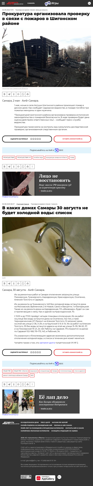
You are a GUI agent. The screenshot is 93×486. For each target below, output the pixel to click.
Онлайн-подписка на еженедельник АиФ (36, 425)
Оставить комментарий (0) (72, 139)
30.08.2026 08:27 (8, 204)
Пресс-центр (45, 422)
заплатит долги (47, 343)
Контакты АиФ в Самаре (75, 428)
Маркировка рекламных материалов (35, 431)
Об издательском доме (30, 422)
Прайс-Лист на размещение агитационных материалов (42, 428)
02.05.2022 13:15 (7, 10)
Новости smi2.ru (10, 197)
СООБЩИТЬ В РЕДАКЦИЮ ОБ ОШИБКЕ (64, 431)
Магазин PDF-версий (59, 422)
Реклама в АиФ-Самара (63, 425)
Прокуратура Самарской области (15, 88)
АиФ (4, 278)
